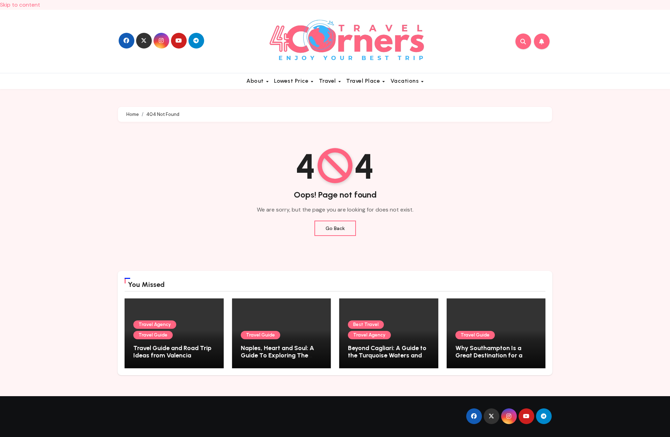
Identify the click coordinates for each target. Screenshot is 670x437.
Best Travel (366, 324)
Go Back (335, 228)
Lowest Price (292, 80)
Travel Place (364, 80)
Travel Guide (153, 335)
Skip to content (20, 4)
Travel (328, 80)
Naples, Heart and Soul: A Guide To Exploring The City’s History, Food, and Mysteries (277, 359)
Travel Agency (155, 324)
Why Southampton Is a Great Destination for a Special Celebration (488, 355)
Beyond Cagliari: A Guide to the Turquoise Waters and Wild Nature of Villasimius (387, 355)
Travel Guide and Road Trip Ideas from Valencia (172, 352)
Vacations (405, 80)
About (255, 80)
